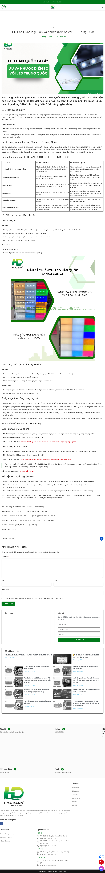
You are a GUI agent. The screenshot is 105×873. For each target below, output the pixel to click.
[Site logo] (52, 7)
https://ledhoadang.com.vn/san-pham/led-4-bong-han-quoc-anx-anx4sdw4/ (46, 459)
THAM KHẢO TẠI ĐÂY (27, 471)
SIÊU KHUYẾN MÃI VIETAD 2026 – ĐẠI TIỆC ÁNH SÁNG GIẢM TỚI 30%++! (28, 655)
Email (56, 580)
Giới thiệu (75, 794)
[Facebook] (1, 823)
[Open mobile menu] (4, 7)
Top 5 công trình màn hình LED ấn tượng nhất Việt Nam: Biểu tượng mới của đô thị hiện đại (86, 680)
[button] (101, 539)
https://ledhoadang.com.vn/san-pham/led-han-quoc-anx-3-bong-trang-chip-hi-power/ (49, 442)
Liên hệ (74, 805)
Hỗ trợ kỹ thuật (5, 841)
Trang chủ (75, 787)
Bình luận (5, 556)
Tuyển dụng (76, 798)
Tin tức (52, 28)
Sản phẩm (75, 791)
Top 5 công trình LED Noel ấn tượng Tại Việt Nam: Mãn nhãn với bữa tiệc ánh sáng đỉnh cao (37, 680)
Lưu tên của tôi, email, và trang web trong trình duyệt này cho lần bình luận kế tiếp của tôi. (33, 598)
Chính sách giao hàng (7, 834)
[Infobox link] (5, 729)
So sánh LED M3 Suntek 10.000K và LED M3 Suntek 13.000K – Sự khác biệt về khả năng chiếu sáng (86, 703)
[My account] (102, 7)
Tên (3, 580)
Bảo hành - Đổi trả (6, 837)
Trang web (5, 589)
